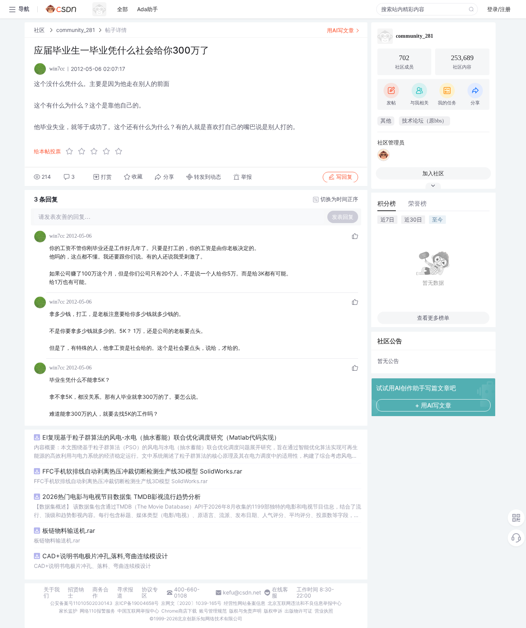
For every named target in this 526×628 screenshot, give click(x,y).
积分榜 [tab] (386, 203)
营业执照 (324, 611)
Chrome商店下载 (179, 611)
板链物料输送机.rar (68, 530)
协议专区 (150, 592)
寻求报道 (125, 592)
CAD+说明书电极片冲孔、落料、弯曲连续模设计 (92, 566)
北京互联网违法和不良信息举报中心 (305, 603)
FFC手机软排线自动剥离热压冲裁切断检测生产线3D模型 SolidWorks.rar (142, 471)
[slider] (96, 151)
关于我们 (52, 592)
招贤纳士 (76, 592)
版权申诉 (273, 611)
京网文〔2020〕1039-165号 (191, 603)
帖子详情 (116, 30)
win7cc (57, 236)
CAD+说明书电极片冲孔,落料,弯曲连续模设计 (105, 556)
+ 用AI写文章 (433, 405)
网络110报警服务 (97, 611)
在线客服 (280, 592)
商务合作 (100, 592)
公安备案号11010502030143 (81, 603)
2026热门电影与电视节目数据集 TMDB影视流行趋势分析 (121, 496)
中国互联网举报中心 (138, 611)
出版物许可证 (298, 611)
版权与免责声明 (245, 611)
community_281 (75, 30)
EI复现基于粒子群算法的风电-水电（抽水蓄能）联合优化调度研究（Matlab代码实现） (161, 437)
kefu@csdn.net (242, 592)
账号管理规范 (213, 611)
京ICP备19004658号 (137, 603)
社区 (40, 30)
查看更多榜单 (433, 317)
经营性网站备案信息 (244, 603)
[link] (40, 30)
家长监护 (68, 611)
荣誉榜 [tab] (417, 203)
